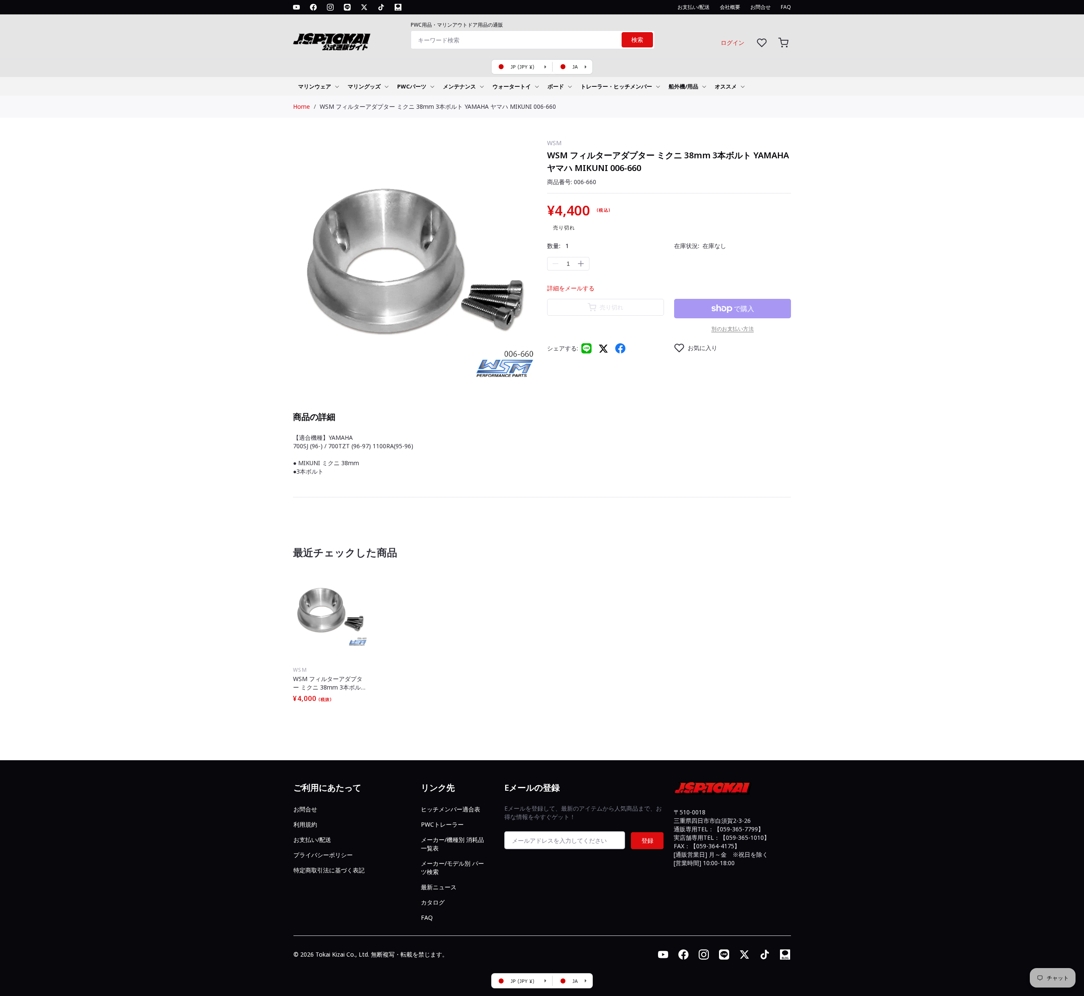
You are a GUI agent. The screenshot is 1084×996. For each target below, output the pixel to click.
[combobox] (533, 39)
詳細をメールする (571, 288)
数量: (558, 246)
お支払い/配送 (312, 840)
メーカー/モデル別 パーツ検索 (452, 867)
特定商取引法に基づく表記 (329, 870)
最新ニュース (438, 887)
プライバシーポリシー (323, 855)
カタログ (433, 902)
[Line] (586, 348)
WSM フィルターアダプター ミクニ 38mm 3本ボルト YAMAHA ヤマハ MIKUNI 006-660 (438, 106)
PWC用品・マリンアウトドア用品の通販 (457, 24)
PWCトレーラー (442, 824)
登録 (647, 840)
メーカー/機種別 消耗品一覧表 (452, 844)
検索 (637, 39)
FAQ (427, 917)
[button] (783, 42)
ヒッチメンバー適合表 (450, 809)
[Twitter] (603, 348)
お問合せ (305, 809)
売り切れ (611, 307)
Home (301, 106)
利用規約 (305, 824)
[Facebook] (620, 348)
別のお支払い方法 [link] (732, 328)
